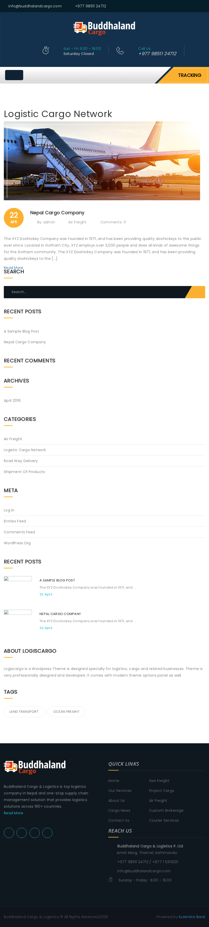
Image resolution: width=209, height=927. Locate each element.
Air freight (77, 222)
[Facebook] (190, 6)
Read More (14, 267)
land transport (23, 711)
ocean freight (66, 711)
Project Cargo (162, 790)
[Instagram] (203, 6)
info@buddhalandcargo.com (35, 6)
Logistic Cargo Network (25, 449)
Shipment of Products (24, 471)
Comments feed (19, 532)
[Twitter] (184, 6)
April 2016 (12, 400)
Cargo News (119, 810)
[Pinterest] (197, 6)
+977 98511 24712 (90, 6)
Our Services (120, 790)
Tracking (189, 75)
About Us (116, 800)
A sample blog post (21, 331)
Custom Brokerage (166, 810)
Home (113, 780)
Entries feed (15, 521)
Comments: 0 (113, 222)
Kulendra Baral (192, 916)
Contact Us (118, 820)
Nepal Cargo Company (25, 342)
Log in (9, 510)
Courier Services (164, 820)
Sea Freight (159, 780)
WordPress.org (17, 543)
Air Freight (158, 800)
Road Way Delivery (21, 460)
